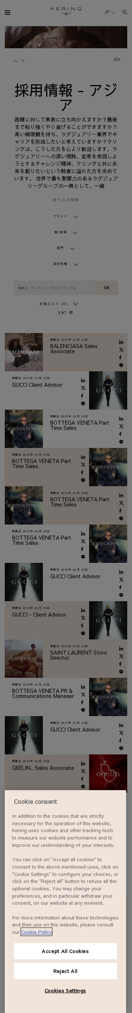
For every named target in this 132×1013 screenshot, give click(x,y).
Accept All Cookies (65, 950)
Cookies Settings (66, 990)
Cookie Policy (36, 931)
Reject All (66, 970)
